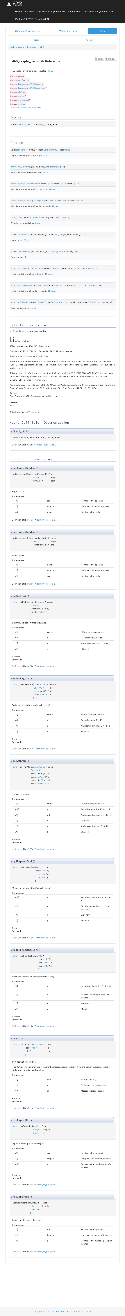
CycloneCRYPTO (24, 19)
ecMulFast (23, 268)
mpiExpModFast (25, 183)
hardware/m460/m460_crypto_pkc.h (32, 88)
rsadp (20, 217)
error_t (14, 166)
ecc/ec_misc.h (23, 100)
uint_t (47, 149)
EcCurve (39, 268)
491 (30, 748)
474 (30, 666)
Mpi (65, 149)
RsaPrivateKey (37, 217)
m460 (41, 47)
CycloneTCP (29, 11)
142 (30, 937)
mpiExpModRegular (27, 200)
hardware (31, 47)
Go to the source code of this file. (25, 107)
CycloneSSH (58, 11)
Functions (111, 58)
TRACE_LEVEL (26, 124)
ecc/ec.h (21, 96)
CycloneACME (105, 11)
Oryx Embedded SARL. (61, 1311)
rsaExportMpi (24, 166)
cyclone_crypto (17, 47)
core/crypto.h (23, 80)
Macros (99, 58)
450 (30, 519)
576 (30, 849)
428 (30, 583)
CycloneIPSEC (74, 11)
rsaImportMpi (21, 149)
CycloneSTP (89, 11)
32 (29, 444)
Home (18, 11)
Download (40, 19)
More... (50, 70)
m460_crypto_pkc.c (34, 412)
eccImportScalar (23, 234)
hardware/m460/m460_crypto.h (30, 84)
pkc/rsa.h (22, 92)
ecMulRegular (24, 285)
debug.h (21, 104)
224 (30, 1026)
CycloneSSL (44, 11)
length (53, 149)
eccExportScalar (23, 251)
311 (30, 1108)
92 (29, 1184)
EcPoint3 (54, 268)
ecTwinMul (23, 302)
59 (29, 1251)
